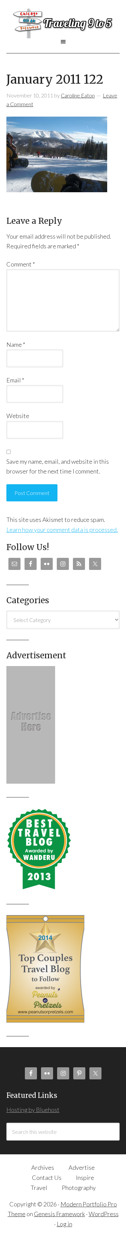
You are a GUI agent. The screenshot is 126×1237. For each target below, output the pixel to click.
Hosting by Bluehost (32, 1109)
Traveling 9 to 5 (63, 23)
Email (15, 380)
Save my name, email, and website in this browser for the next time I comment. (57, 466)
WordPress (104, 1214)
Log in (64, 1224)
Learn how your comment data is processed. (62, 529)
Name (15, 344)
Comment (20, 264)
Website (17, 415)
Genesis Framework (59, 1214)
